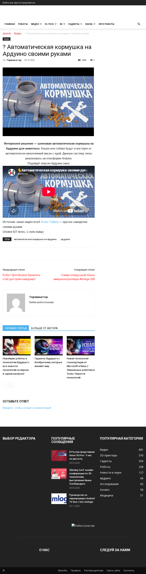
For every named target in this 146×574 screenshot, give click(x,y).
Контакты (129, 570)
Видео (35, 23)
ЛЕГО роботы (106, 23)
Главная (9, 23)
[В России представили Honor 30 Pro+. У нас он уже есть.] (59, 455)
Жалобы (62, 570)
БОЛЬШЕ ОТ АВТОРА (44, 328)
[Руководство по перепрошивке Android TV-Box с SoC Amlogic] (59, 498)
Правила (76, 570)
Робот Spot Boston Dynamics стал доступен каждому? (21, 277)
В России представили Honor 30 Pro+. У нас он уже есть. (82, 455)
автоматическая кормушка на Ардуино (35, 239)
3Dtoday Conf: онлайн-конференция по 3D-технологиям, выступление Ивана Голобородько (81, 477)
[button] (138, 24)
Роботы (23, 23)
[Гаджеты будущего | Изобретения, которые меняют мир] (49, 345)
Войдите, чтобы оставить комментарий (27, 407)
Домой (7, 33)
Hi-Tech (49, 23)
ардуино (65, 239)
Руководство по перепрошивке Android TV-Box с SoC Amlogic (82, 498)
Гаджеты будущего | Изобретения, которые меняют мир (48, 362)
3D (61, 23)
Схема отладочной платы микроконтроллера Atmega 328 (74, 277)
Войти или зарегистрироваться (19, 2)
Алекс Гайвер (50, 221)
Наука (89, 23)
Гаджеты (73, 23)
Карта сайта (113, 570)
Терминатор (13, 60)
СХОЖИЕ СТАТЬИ (16, 328)
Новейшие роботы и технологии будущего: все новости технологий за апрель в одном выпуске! (16, 366)
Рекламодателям (93, 570)
